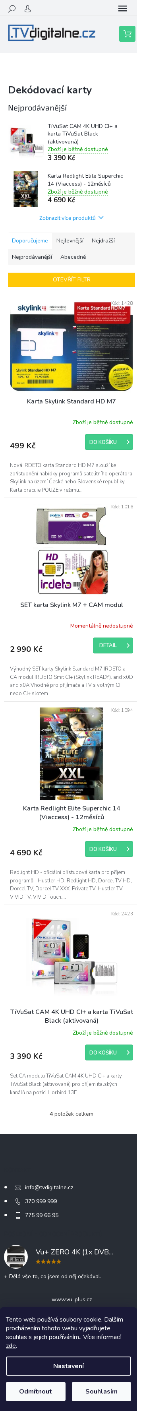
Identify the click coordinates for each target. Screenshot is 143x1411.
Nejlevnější (69, 240)
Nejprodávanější (32, 257)
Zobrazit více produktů (67, 217)
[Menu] (123, 9)
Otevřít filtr (72, 279)
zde (11, 1345)
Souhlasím (101, 1391)
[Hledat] (12, 8)
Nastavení (68, 1366)
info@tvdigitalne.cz (49, 1187)
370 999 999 (41, 1201)
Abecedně (73, 257)
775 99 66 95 (41, 1215)
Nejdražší (103, 240)
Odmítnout (35, 1391)
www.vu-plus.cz (72, 1299)
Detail (108, 645)
